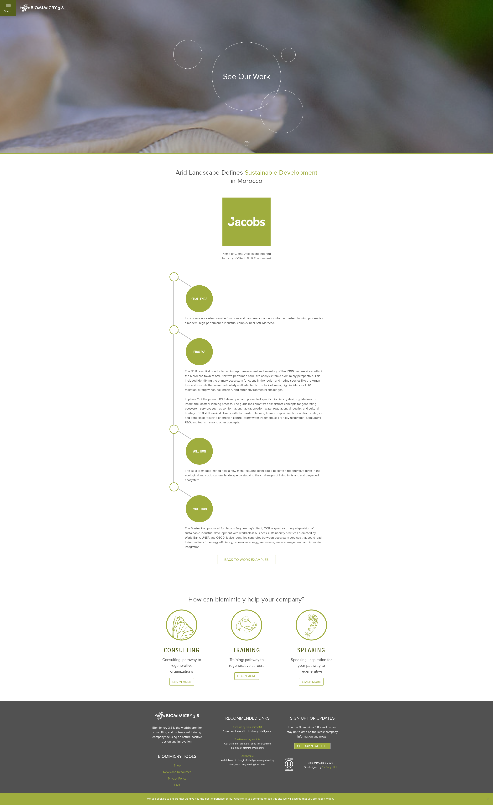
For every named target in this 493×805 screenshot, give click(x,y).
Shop (177, 765)
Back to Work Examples (246, 560)
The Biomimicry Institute (247, 739)
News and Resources (177, 772)
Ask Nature (247, 756)
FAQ (177, 785)
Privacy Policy (177, 779)
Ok (341, 799)
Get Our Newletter (312, 746)
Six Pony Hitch (329, 767)
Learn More (181, 682)
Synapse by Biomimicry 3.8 (247, 727)
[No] (488, 799)
